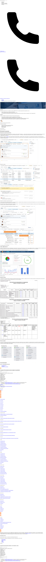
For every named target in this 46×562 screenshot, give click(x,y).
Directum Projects (1, 404)
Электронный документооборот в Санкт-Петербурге (6, 490)
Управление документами (5, 366)
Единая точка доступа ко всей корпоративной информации (7, 435)
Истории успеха (2, 466)
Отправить (1, 384)
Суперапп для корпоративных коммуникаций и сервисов (7, 418)
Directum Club (2, 508)
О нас (1, 506)
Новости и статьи (2, 495)
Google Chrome (3, 539)
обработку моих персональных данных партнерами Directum (12, 560)
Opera (2, 541)
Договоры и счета (2, 442)
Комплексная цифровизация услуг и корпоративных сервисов (8, 432)
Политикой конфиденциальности (9, 382)
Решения (3, 100)
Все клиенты (1, 467)
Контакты (1, 389)
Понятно (1, 543)
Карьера (1, 507)
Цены (1, 463)
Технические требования (3, 411)
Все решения (1, 449)
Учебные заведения (2, 471)
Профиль (1, 518)
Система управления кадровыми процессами (5, 429)
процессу (8, 136)
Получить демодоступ (3, 51)
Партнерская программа (3, 472)
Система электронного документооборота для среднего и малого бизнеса (9, 438)
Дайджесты (1, 503)
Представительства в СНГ (3, 473)
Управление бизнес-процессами (4, 448)
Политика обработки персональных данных (5, 522)
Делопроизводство (4, 365)
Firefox (2, 540)
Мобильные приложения (3, 444)
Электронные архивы (3, 443)
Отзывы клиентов (2, 468)
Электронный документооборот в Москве (5, 491)
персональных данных (28, 533)
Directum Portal (1, 408)
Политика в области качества (3, 523)
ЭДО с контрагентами (3, 458)
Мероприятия (2, 486)
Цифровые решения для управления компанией (6, 386)
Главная (3, 99)
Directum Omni (1, 400)
